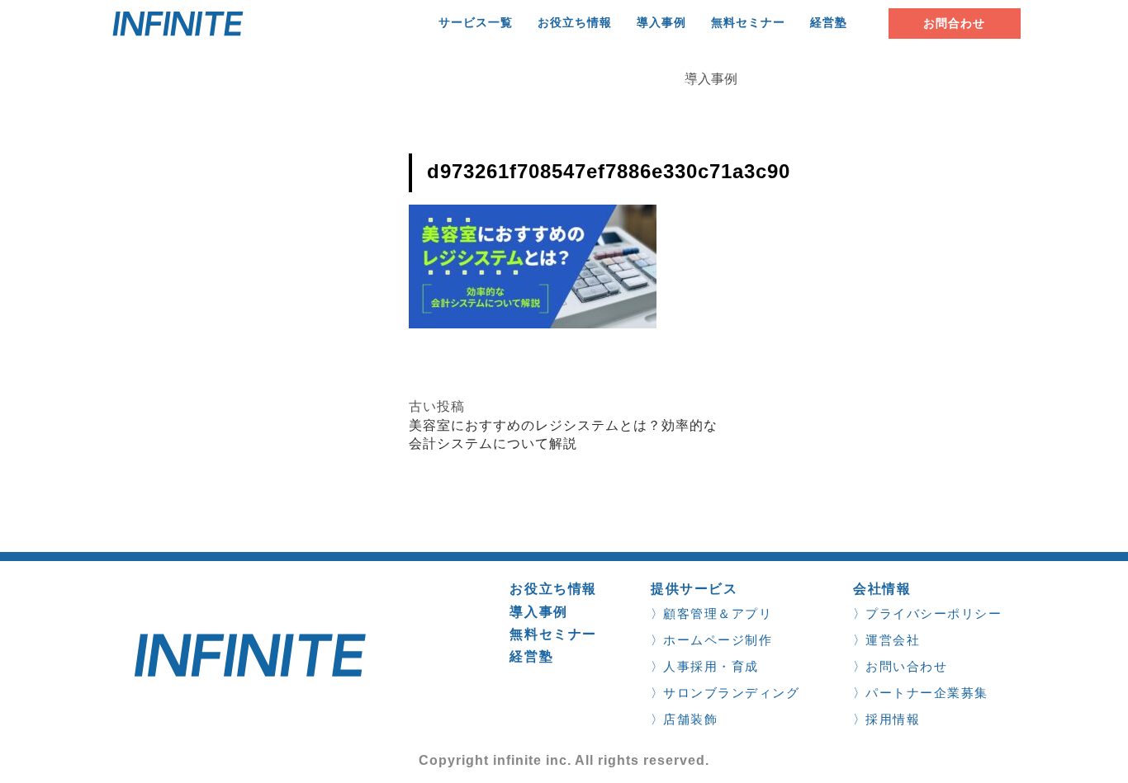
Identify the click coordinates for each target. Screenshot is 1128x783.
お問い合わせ (906, 666)
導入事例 (661, 23)
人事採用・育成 (711, 666)
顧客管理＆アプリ (717, 613)
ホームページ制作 (717, 640)
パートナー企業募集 (926, 693)
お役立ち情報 (575, 23)
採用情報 (892, 719)
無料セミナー (748, 23)
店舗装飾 (690, 719)
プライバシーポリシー (933, 613)
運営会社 (892, 640)
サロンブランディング (731, 693)
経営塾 (828, 23)
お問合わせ (954, 23)
